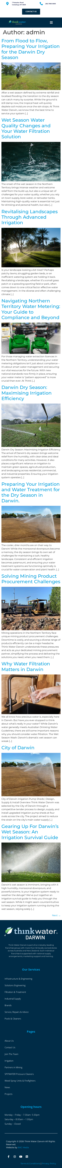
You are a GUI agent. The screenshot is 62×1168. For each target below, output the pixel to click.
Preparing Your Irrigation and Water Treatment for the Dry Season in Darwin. (30, 492)
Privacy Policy (49, 1163)
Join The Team (11, 1054)
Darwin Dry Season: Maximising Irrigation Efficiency (26, 392)
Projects (8, 1093)
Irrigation (9, 1060)
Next (56, 915)
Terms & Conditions (30, 1163)
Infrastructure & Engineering (18, 978)
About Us (9, 1040)
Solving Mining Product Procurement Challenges (30, 578)
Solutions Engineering (15, 985)
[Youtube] (20, 1156)
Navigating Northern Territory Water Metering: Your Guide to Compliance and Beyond (30, 309)
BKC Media (23, 1147)
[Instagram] (14, 1156)
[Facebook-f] (8, 1156)
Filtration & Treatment (15, 992)
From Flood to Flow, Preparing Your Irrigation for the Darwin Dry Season (30, 49)
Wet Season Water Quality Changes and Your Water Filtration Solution (26, 128)
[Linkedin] (26, 1156)
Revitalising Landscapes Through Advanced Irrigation (29, 217)
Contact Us (10, 1047)
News (7, 1087)
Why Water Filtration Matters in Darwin (25, 666)
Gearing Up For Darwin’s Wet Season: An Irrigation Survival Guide (30, 831)
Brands (8, 1005)
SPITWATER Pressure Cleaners (19, 1074)
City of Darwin (17, 747)
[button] (51, 22)
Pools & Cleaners (13, 1018)
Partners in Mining (13, 1067)
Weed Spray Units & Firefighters (20, 1080)
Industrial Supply (13, 998)
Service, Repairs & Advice (17, 1011)
